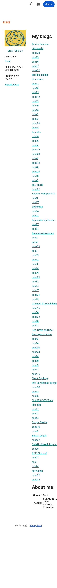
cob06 (35, 140)
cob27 (35, 66)
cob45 (35, 110)
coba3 (35, 114)
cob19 (35, 57)
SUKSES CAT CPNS (42, 400)
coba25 (36, 277)
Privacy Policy (36, 525)
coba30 (36, 347)
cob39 (35, 101)
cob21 (35, 409)
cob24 (35, 466)
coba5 (35, 180)
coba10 (36, 426)
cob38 (35, 356)
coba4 (35, 145)
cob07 (35, 457)
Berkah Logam (39, 435)
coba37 (36, 475)
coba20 (36, 154)
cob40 (35, 167)
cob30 (35, 360)
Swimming (37, 206)
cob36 (35, 61)
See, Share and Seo (42, 330)
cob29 (35, 272)
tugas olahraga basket (43, 220)
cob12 (35, 259)
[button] (31, 4)
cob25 (35, 299)
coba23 (36, 352)
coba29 (36, 171)
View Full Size (15, 50)
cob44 (35, 418)
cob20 (35, 105)
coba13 (36, 162)
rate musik (37, 48)
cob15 (35, 127)
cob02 (35, 215)
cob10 (35, 176)
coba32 (36, 316)
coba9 (35, 365)
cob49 (35, 136)
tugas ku (36, 132)
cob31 (35, 281)
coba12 (36, 96)
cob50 (35, 312)
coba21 (36, 70)
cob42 (35, 338)
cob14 (35, 286)
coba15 (36, 374)
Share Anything (40, 378)
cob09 (35, 255)
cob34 (35, 228)
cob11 (35, 369)
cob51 (35, 83)
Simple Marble (39, 422)
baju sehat (37, 184)
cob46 (35, 88)
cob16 (35, 343)
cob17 (35, 202)
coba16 (36, 308)
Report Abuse (12, 84)
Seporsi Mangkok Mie (43, 193)
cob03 (35, 413)
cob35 (35, 92)
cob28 (35, 321)
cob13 (35, 391)
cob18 (35, 268)
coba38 (36, 387)
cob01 (35, 250)
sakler (35, 242)
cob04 (35, 211)
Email (7, 61)
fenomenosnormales (43, 233)
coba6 (35, 158)
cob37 (35, 224)
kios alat (36, 404)
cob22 (35, 118)
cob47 (35, 290)
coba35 (36, 479)
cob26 (35, 396)
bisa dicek (37, 79)
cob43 (35, 198)
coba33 (36, 246)
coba (34, 237)
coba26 (36, 123)
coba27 (36, 189)
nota (34, 462)
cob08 (35, 448)
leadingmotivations (42, 334)
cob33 (35, 264)
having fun (37, 470)
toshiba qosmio (40, 74)
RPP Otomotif (39, 453)
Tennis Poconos (40, 44)
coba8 (35, 431)
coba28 (36, 52)
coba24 (36, 149)
